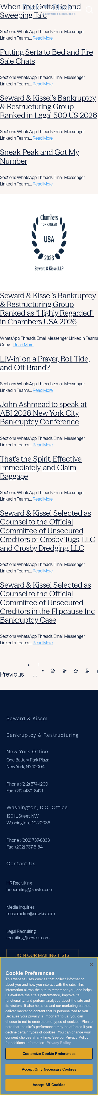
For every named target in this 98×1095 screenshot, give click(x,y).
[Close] (91, 965)
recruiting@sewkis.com (28, 937)
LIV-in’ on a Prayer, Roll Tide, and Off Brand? (45, 363)
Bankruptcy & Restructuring (43, 735)
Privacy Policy (59, 1043)
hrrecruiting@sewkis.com (30, 889)
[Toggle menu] (9, 9)
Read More (43, 38)
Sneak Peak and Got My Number (39, 156)
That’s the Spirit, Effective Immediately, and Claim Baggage (41, 467)
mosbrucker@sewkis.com (31, 913)
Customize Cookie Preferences (49, 1054)
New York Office (27, 751)
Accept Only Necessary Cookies (49, 1069)
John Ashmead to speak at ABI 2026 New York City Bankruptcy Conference (43, 413)
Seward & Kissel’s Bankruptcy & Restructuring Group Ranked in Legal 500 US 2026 (48, 106)
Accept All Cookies (49, 1085)
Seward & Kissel (27, 719)
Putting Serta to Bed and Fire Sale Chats (46, 56)
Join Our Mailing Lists (42, 955)
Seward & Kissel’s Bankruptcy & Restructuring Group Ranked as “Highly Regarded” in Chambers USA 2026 (48, 308)
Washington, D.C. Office (37, 807)
